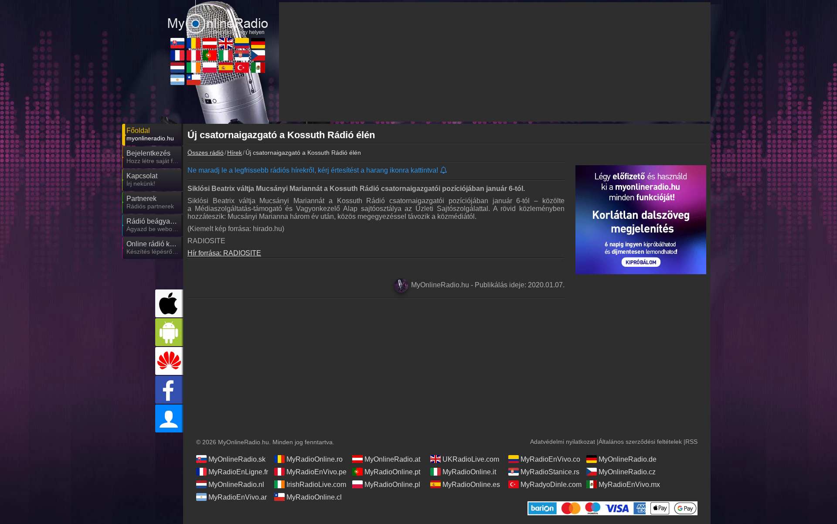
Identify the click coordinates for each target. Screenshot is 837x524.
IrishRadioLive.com (316, 484)
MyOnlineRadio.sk (236, 459)
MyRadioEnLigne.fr (238, 472)
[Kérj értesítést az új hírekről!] (444, 171)
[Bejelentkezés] (169, 418)
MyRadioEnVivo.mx (629, 484)
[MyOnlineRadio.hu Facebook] (169, 390)
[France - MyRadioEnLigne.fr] (177, 55)
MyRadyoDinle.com (551, 484)
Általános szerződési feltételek (640, 441)
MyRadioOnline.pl (392, 484)
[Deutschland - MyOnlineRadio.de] (258, 43)
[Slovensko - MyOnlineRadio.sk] (177, 43)
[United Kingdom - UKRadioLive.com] (226, 43)
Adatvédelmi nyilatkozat (562, 441)
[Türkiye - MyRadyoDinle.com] (242, 67)
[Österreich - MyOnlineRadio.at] (210, 43)
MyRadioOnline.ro (314, 459)
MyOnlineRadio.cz (627, 472)
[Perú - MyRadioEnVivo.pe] (194, 55)
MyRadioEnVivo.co (550, 459)
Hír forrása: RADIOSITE (224, 253)
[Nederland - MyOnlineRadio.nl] (177, 67)
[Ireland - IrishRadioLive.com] (194, 67)
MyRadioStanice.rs (550, 472)
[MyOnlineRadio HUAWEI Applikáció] (169, 361)
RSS (691, 441)
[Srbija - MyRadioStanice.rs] (242, 55)
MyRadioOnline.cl (314, 497)
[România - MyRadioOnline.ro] (194, 43)
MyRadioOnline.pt (392, 472)
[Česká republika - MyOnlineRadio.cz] (258, 55)
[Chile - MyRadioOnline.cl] (194, 80)
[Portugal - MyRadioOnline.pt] (210, 55)
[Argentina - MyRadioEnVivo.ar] (177, 80)
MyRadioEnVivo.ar (237, 497)
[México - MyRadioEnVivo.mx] (258, 67)
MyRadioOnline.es (471, 484)
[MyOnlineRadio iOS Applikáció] (169, 303)
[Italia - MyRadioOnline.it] (226, 55)
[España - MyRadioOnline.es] (226, 67)
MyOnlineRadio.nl (236, 484)
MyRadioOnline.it (469, 472)
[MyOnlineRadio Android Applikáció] (169, 332)
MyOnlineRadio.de (628, 459)
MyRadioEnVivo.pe (316, 472)
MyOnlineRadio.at (392, 459)
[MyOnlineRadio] (218, 17)
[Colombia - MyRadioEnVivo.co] (242, 43)
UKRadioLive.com (470, 459)
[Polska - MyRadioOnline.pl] (210, 67)
